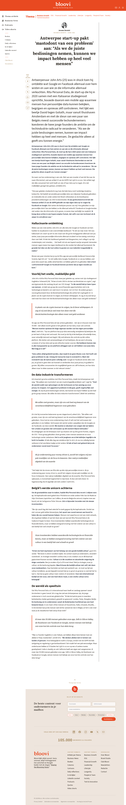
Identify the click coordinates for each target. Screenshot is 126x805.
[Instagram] (85, 732)
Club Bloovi (110, 715)
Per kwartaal (101, 715)
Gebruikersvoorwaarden (51, 802)
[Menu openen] (123, 7)
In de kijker (71, 775)
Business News (72, 758)
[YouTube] (91, 732)
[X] (97, 732)
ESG (52, 15)
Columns (70, 765)
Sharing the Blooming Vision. (45, 766)
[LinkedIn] (73, 732)
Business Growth (43, 15)
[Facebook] (79, 732)
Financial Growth (61, 15)
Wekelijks (83, 715)
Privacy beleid (38, 802)
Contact (104, 772)
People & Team (98, 15)
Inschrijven (108, 719)
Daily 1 (70, 715)
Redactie (104, 768)
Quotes (70, 785)
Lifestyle (80, 15)
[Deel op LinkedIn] (28, 87)
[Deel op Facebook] (28, 81)
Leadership (72, 15)
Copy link (27, 107)
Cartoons (70, 768)
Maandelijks (92, 715)
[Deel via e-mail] (28, 102)
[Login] (119, 7)
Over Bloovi (105, 755)
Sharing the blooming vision (63, 8)
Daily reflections (73, 772)
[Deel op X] (28, 92)
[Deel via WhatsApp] (28, 97)
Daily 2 (76, 715)
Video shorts (72, 788)
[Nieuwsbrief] (103, 732)
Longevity (88, 15)
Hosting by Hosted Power (84, 802)
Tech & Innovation (43, 17)
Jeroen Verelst (64, 30)
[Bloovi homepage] (63, 4)
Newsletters (105, 765)
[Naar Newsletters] (116, 7)
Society (107, 15)
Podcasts (70, 782)
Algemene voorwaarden (68, 802)
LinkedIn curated (73, 778)
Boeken (70, 761)
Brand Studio (106, 758)
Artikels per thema (74, 755)
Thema (30, 16)
